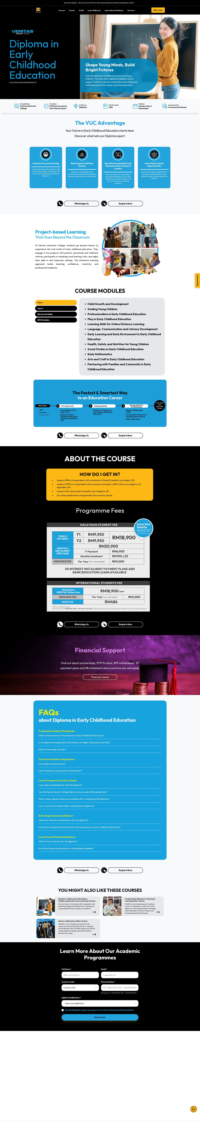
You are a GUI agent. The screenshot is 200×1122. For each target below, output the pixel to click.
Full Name (66, 969)
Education (39, 1075)
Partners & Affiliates (109, 1058)
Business (38, 1069)
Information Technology (44, 1064)
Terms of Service (110, 1010)
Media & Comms (41, 1085)
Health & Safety (141, 1069)
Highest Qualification (71, 998)
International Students (110, 1069)
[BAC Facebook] (132, 1104)
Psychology (39, 1080)
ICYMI (104, 1064)
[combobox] (80, 987)
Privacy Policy (140, 1064)
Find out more (100, 677)
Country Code (68, 982)
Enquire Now (125, 203)
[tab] (56, 302)
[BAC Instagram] (142, 1104)
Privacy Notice (127, 1010)
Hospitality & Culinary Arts (45, 1091)
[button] (194, 1106)
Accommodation (108, 1080)
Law (37, 1058)
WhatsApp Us (81, 203)
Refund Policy (140, 1075)
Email (104, 969)
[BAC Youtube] (146, 1104)
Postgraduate (74, 1075)
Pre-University (74, 1058)
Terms (137, 1058)
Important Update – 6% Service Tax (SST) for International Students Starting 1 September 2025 (98, 3)
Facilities (105, 1075)
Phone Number (108, 982)
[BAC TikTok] (156, 1104)
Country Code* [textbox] (70, 987)
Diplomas (72, 1064)
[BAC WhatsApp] (151, 1104)
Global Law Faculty (109, 1085)
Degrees (72, 1069)
